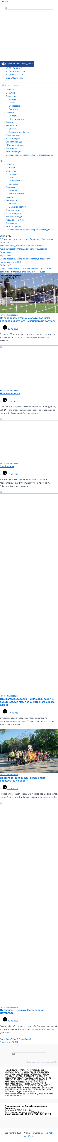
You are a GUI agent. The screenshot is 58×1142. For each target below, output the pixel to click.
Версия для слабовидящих (19, 63)
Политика (10, 112)
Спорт (12, 102)
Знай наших (7, 466)
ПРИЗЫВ (4, 1)
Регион (9, 122)
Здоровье (13, 109)
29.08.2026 (12, 329)
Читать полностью (9, 315)
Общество (11, 96)
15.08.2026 (12, 713)
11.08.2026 (12, 788)
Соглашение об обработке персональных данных (29, 155)
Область (13, 116)
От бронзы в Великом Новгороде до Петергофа (22, 1011)
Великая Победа (14, 142)
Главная (10, 89)
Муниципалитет (16, 119)
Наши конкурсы (13, 138)
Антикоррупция (13, 151)
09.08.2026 (12, 1021)
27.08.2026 (12, 401)
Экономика (11, 125)
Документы (11, 148)
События (10, 93)
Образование (15, 106)
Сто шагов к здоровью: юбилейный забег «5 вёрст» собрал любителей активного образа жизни (27, 701)
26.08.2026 (12, 474)
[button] (29, 161)
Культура (13, 99)
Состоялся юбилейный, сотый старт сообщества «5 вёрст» (22, 779)
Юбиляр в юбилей (15, 145)
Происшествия (13, 135)
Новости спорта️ (10, 393)
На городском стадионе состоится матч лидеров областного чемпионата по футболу (28, 319)
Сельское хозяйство (19, 132)
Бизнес (12, 129)
